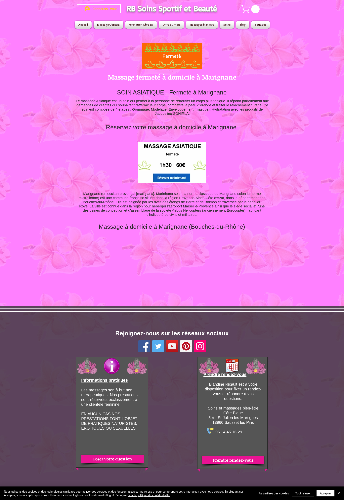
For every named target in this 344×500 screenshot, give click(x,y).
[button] (251, 9)
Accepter (325, 493)
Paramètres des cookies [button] (273, 493)
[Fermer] (339, 493)
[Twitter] (158, 346)
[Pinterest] (186, 346)
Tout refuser (303, 493)
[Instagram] (200, 346)
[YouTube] (172, 346)
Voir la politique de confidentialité (149, 495)
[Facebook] (144, 346)
